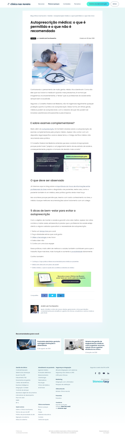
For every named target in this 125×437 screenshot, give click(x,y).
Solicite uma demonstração (98, 4)
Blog (39, 409)
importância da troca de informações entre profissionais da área (60, 187)
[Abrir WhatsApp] (120, 432)
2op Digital (106, 433)
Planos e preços (43, 407)
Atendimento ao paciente (46, 367)
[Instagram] (99, 373)
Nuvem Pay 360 (20, 375)
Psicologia (41, 382)
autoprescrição (48, 129)
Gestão (50, 16)
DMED (17, 400)
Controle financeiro (22, 370)
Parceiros (77, 4)
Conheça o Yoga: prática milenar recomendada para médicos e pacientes (55, 261)
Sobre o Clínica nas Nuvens (24, 409)
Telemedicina (42, 380)
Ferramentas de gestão (23, 380)
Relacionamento (43, 375)
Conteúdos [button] (66, 4)
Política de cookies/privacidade (22, 432)
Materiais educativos (44, 414)
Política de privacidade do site (25, 414)
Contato (40, 417)
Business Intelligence (22, 385)
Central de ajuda (43, 419)
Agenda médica (43, 370)
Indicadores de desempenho (25, 395)
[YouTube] (104, 373)
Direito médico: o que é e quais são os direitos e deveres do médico (53, 267)
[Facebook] (95, 373)
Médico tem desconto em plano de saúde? (45, 264)
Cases (40, 412)
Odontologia (42, 377)
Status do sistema (21, 419)
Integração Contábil (22, 388)
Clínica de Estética (43, 385)
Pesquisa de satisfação (63, 384)
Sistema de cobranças (23, 372)
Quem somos (20, 407)
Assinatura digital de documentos (26, 393)
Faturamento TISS (21, 377)
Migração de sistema (22, 417)
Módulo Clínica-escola (63, 391)
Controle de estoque (22, 390)
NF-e (17, 403)
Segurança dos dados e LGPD (65, 372)
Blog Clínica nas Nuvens (38, 16)
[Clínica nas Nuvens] (18, 4)
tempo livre (44, 231)
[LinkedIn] (108, 373)
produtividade (77, 251)
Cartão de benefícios (22, 382)
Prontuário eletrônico (44, 372)
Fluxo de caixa (20, 397)
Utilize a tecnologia (39, 237)
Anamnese (41, 388)
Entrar (115, 4)
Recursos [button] (41, 4)
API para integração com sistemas (66, 370)
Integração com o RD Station (64, 382)
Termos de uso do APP (23, 412)
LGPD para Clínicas (61, 375)
